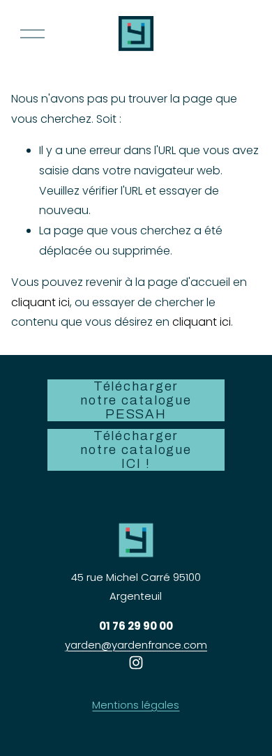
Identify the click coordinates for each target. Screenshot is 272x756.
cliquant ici (40, 302)
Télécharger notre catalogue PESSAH (136, 400)
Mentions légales (135, 704)
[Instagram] (136, 663)
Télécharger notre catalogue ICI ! (136, 450)
